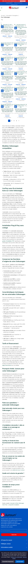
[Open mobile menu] (1, 7)
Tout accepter (19, 561)
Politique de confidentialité (16, 557)
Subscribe (14, 534)
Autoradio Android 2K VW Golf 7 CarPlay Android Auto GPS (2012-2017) (21, 49)
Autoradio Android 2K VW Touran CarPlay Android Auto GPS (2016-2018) (21, 110)
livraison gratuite (8, 37)
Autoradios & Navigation (12, 15)
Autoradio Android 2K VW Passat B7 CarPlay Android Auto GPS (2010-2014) (7, 63)
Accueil (3, 15)
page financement (6, 365)
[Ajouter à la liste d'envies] (12, 26)
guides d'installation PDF (8, 241)
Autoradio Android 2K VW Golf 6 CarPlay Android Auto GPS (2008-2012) (7, 49)
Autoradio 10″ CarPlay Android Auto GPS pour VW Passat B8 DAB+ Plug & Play (7, 30)
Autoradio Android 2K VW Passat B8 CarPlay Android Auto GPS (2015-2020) (21, 63)
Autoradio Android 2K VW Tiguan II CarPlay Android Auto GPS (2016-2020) (7, 110)
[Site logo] (14, 7)
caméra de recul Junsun (18, 470)
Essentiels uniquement (7, 561)
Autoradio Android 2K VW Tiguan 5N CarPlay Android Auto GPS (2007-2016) (20, 93)
